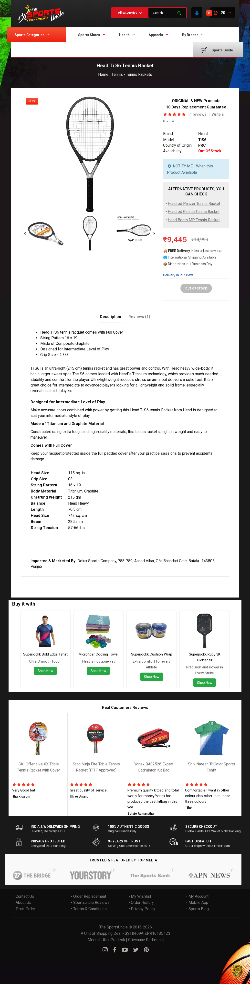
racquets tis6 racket (108, 580)
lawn (85, 580)
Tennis (117, 74)
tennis (59, 580)
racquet (73, 580)
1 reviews (198, 114)
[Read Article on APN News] (199, 875)
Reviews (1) (139, 316)
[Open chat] (237, 971)
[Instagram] (105, 949)
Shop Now (45, 671)
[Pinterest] (146, 949)
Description (110, 316)
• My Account (197, 896)
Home (103, 74)
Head (203, 134)
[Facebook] (114, 949)
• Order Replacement (88, 896)
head (36, 580)
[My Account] (196, 12)
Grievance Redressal (146, 939)
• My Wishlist (140, 896)
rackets (132, 580)
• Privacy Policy (142, 909)
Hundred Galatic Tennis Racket (193, 212)
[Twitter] (135, 949)
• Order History (141, 902)
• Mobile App (197, 902)
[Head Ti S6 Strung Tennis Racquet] (89, 154)
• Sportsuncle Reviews (90, 902)
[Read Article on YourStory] (81, 875)
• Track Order (24, 909)
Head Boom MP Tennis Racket (194, 220)
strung (47, 580)
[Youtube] (125, 949)
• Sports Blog (197, 909)
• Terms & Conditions (89, 909)
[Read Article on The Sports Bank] (140, 875)
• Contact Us (23, 896)
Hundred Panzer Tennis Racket (194, 203)
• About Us (22, 902)
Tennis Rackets (139, 74)
